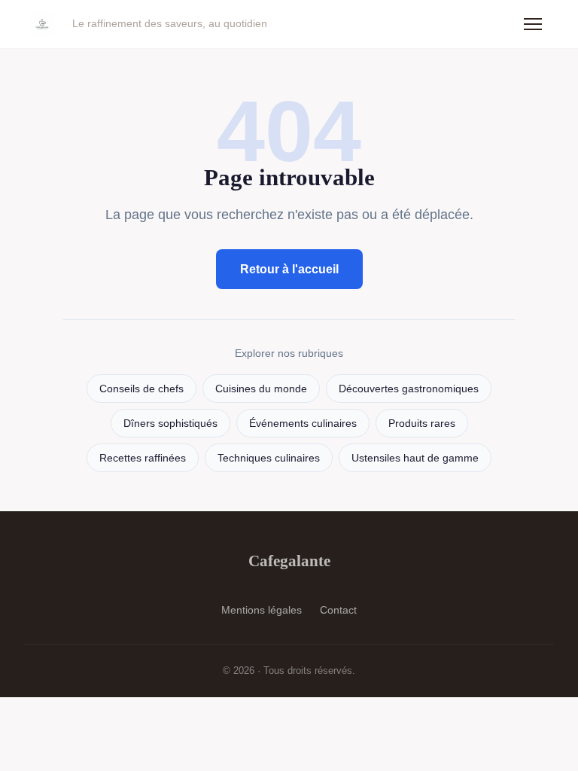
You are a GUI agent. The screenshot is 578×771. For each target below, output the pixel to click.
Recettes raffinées (142, 458)
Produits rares (421, 423)
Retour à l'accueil (289, 269)
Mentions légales (261, 610)
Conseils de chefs (141, 389)
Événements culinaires (303, 423)
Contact (338, 610)
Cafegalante (289, 560)
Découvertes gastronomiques (409, 389)
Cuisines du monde (261, 389)
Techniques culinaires (269, 458)
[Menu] (533, 24)
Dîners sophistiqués (170, 423)
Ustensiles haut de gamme (415, 458)
